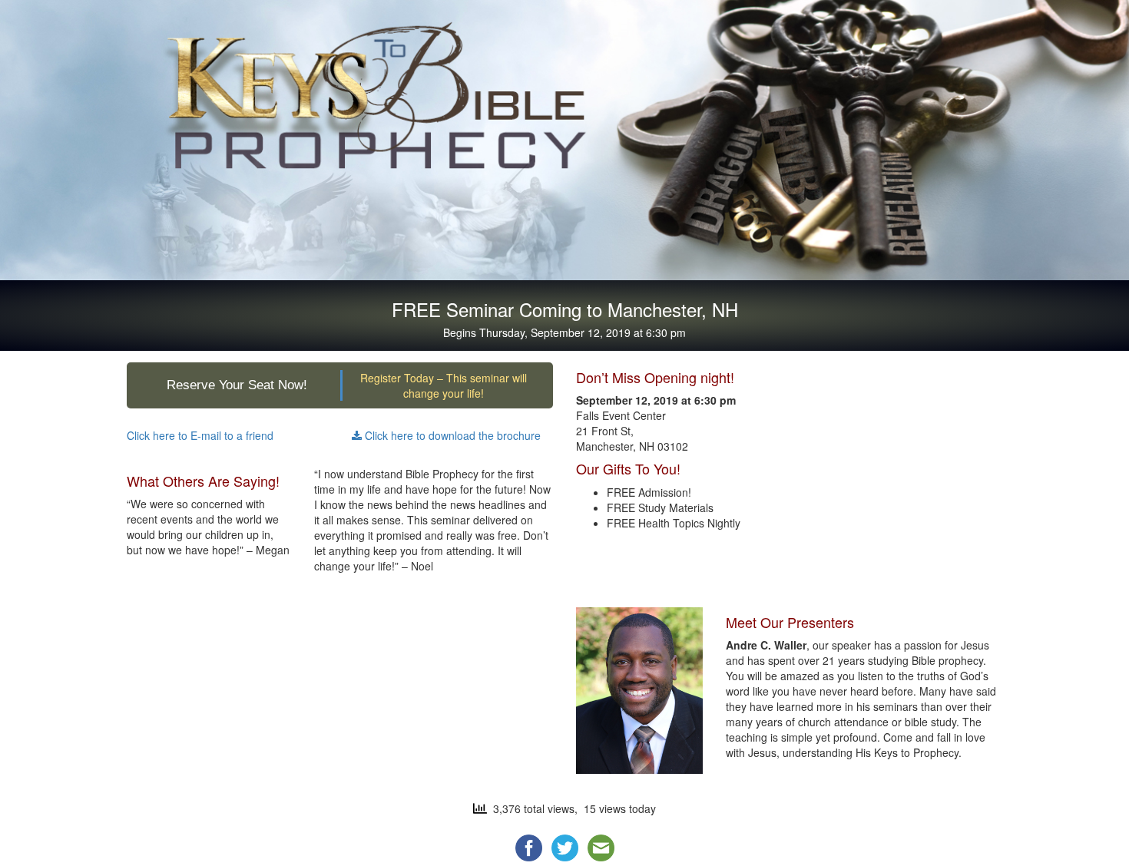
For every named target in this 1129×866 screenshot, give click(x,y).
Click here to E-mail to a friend (200, 435)
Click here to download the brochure (451, 435)
